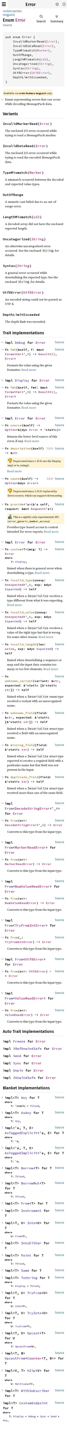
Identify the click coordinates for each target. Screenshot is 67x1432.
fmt (13, 349)
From (9, 808)
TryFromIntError (30, 925)
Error (30, 4)
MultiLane (21, 1384)
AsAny (26, 1113)
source (16, 425)
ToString (29, 1278)
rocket (7, 11)
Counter (34, 1358)
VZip (31, 1370)
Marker (42, 50)
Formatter (13, 354)
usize (9, 649)
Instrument (31, 1210)
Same (25, 1270)
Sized (35, 1106)
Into (31, 1223)
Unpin (18, 1070)
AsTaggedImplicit (21, 1153)
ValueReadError (29, 998)
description (20, 448)
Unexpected (14, 585)
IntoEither (31, 1243)
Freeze (19, 1041)
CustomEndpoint (33, 1403)
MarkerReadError (30, 847)
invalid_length (23, 644)
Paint (26, 1255)
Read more (28, 370)
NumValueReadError (32, 886)
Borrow (27, 1168)
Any (24, 1097)
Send (17, 1056)
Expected (12, 589)
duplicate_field (24, 777)
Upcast (33, 1333)
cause (15, 478)
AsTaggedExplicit (21, 1133)
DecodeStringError (32, 808)
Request (37, 509)
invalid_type (21, 580)
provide (16, 504)
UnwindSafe (25, 1078)
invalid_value (22, 612)
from (14, 820)
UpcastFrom (22, 1346)
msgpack (9, 15)
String (44, 64)
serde (16, 11)
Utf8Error (39, 73)
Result (44, 354)
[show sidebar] (4, 4)
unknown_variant (19, 681)
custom (16, 549)
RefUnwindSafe (28, 1048)
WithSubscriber (35, 1391)
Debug (20, 342)
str (15, 453)
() (53, 354)
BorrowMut (30, 1183)
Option (10, 430)
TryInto (34, 1313)
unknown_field (22, 713)
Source (7, 25)
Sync (17, 1063)
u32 (43, 59)
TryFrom (34, 1293)
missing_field (22, 745)
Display (22, 380)
